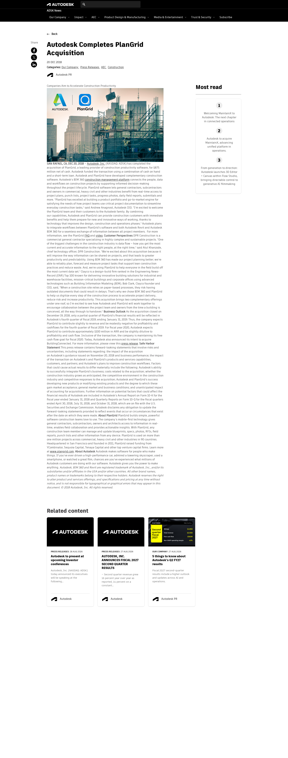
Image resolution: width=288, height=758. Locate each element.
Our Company (57, 17)
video (99, 236)
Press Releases (90, 67)
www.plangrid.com (62, 451)
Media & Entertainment (168, 17)
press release (129, 343)
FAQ (87, 236)
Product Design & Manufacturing (125, 17)
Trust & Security (201, 17)
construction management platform (107, 180)
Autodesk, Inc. (96, 164)
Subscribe (226, 17)
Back (55, 34)
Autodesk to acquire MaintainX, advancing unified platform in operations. (219, 145)
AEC (94, 17)
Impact (78, 17)
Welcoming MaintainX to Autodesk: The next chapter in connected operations (219, 117)
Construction (116, 67)
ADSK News (54, 10)
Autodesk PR (63, 75)
